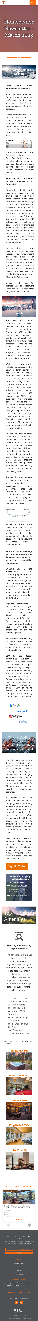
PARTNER (19, 1267)
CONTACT (19, 1270)
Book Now (19, 1219)
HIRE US (19, 1252)
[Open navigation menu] (17, 3)
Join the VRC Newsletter (19, 1249)
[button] (29, 1224)
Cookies (9, 1318)
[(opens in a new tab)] (19, 1197)
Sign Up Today (16, 866)
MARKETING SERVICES (19, 1263)
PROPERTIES (19, 1274)
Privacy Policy (16, 1318)
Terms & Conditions (26, 1318)
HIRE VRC (32, 2)
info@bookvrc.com (24, 1298)
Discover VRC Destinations (19, 1292)
